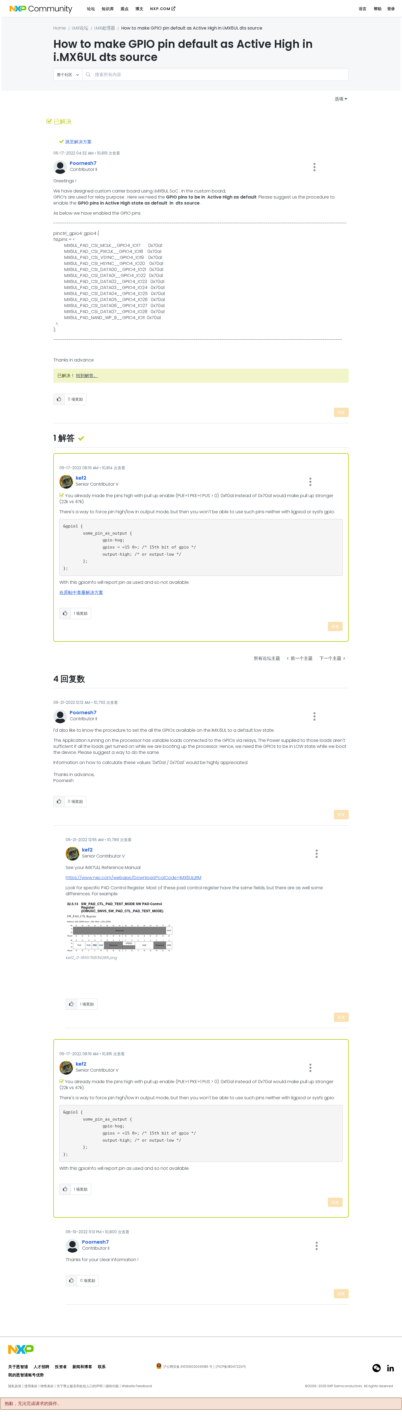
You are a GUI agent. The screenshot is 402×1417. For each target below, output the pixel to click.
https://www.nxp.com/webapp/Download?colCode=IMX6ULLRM (133, 877)
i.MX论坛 (80, 28)
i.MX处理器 (104, 28)
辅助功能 (112, 1386)
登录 (391, 8)
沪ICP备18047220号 (230, 1366)
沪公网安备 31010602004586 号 (187, 1367)
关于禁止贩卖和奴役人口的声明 (80, 1386)
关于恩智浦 (18, 1366)
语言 (363, 8)
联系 (102, 1366)
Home (59, 28)
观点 (125, 8)
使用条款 (30, 1386)
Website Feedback (137, 1386)
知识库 (108, 8)
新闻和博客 (82, 1366)
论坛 (91, 8)
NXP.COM (160, 8)
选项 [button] (339, 99)
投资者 (61, 1366)
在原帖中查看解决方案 (81, 592)
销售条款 (47, 1386)
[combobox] (215, 74)
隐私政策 (14, 1386)
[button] (314, 167)
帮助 (378, 8)
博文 (139, 8)
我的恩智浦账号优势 (26, 1375)
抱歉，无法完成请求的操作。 (33, 1404)
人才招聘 (41, 1366)
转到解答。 (87, 375)
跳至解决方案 (78, 142)
